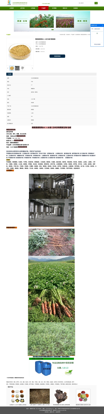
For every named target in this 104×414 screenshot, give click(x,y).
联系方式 (65, 8)
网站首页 (68, 34)
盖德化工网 (52, 412)
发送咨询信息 (57, 56)
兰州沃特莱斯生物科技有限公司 (45, 410)
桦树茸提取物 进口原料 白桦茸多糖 (61, 404)
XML (65, 410)
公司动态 (33, 8)
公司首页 (12, 8)
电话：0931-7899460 (37, 408)
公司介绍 (22, 8)
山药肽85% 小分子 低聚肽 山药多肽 (18, 404)
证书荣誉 (54, 8)
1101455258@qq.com (50, 408)
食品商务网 (58, 412)
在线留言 (75, 8)
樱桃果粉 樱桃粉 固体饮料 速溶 (83, 404)
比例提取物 (77, 34)
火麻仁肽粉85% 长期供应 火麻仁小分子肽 (39, 404)
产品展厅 (43, 8)
